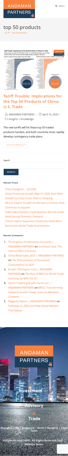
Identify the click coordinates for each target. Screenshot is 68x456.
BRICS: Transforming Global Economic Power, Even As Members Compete (35, 292)
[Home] (6, 32)
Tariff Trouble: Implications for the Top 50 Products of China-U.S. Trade (32, 101)
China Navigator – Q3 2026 (20, 189)
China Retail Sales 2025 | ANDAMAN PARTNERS (36, 255)
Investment (31, 390)
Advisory (34, 405)
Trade (34, 418)
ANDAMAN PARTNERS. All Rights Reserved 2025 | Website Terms (34, 442)
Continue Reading (17, 144)
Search (6, 160)
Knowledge (27, 119)
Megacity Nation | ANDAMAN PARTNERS (32, 301)
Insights (13, 119)
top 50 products (19, 32)
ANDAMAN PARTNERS (21, 114)
